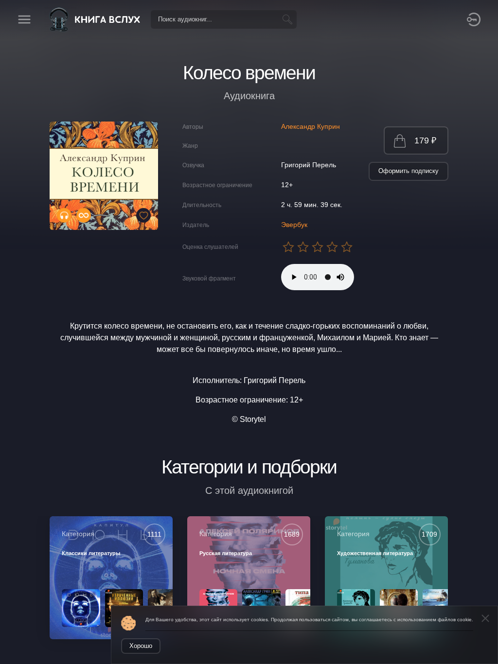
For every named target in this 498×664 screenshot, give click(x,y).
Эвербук (294, 224)
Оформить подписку (408, 171)
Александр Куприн (310, 126)
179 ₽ (425, 140)
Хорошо (140, 645)
